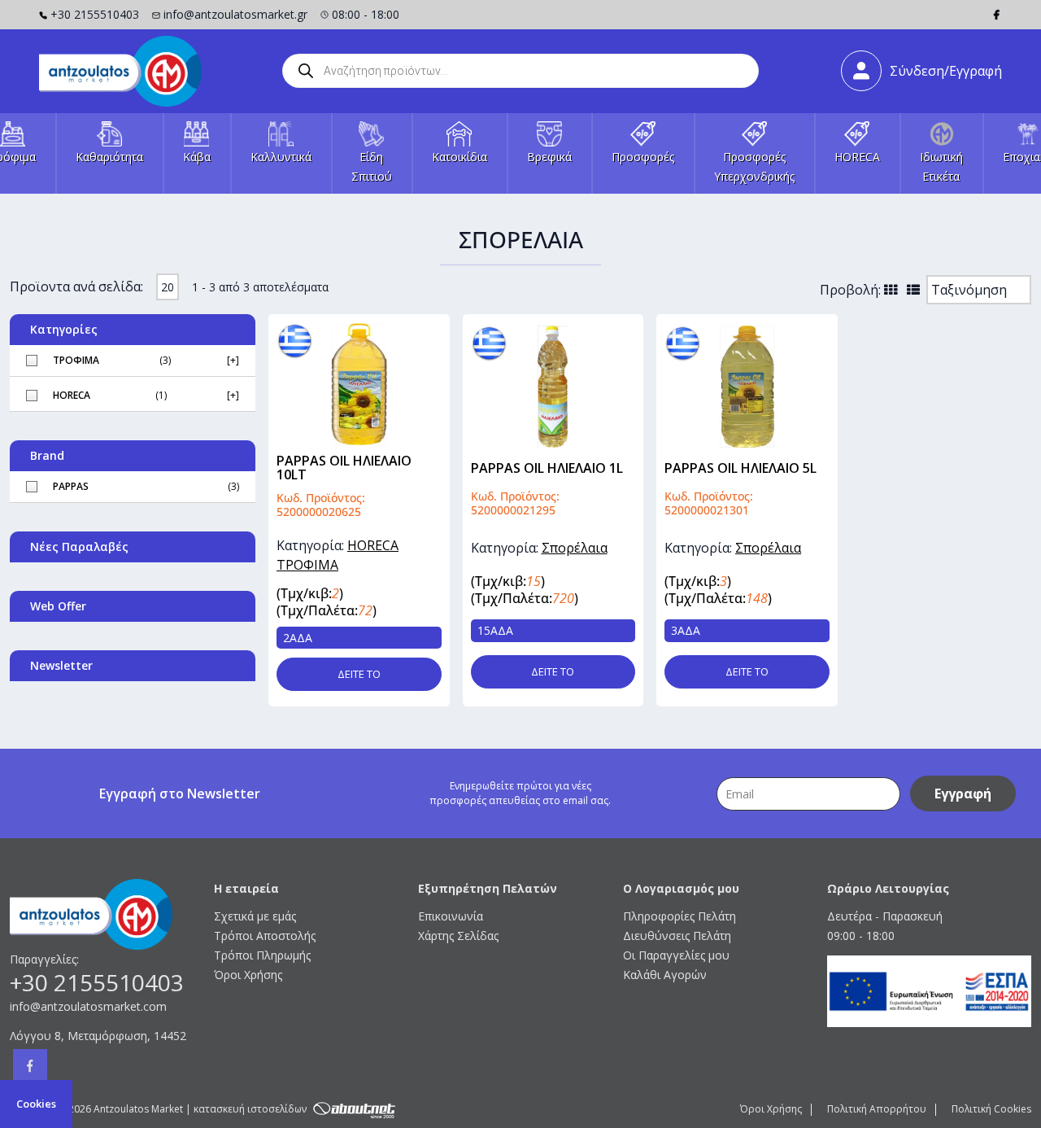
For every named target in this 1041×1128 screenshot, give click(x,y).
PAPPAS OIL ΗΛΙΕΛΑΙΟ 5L (740, 468)
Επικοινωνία (450, 916)
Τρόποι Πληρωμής (262, 955)
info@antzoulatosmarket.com (88, 1006)
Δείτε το (359, 674)
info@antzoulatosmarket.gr (235, 14)
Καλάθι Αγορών (665, 974)
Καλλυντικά (280, 156)
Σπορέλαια (575, 548)
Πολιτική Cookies (991, 1109)
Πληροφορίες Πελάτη (679, 916)
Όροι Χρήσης (248, 974)
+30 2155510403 (94, 14)
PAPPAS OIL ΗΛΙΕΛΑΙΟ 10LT (344, 467)
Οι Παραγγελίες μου (676, 955)
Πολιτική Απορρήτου (876, 1109)
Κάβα (197, 156)
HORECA (857, 156)
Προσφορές (643, 156)
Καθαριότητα (109, 156)
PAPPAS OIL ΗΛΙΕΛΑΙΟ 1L (547, 468)
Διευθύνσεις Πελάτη (677, 935)
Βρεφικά (549, 156)
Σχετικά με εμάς (255, 916)
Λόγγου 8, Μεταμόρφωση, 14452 (98, 1035)
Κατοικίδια (459, 156)
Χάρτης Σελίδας (458, 935)
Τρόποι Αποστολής (265, 935)
